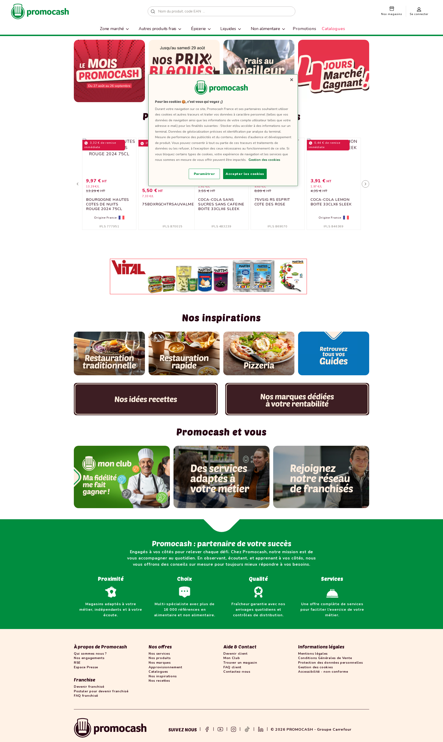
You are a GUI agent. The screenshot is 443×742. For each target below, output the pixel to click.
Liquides (228, 28)
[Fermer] (292, 80)
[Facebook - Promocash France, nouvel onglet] (207, 729)
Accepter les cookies (245, 174)
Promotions (304, 28)
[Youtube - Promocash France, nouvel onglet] (220, 729)
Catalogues (333, 28)
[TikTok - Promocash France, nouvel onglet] (247, 729)
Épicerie (198, 28)
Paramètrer (204, 174)
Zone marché (112, 28)
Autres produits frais (158, 28)
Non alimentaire (265, 28)
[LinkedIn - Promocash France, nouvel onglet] (260, 729)
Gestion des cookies (264, 160)
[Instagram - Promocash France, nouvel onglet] (233, 729)
